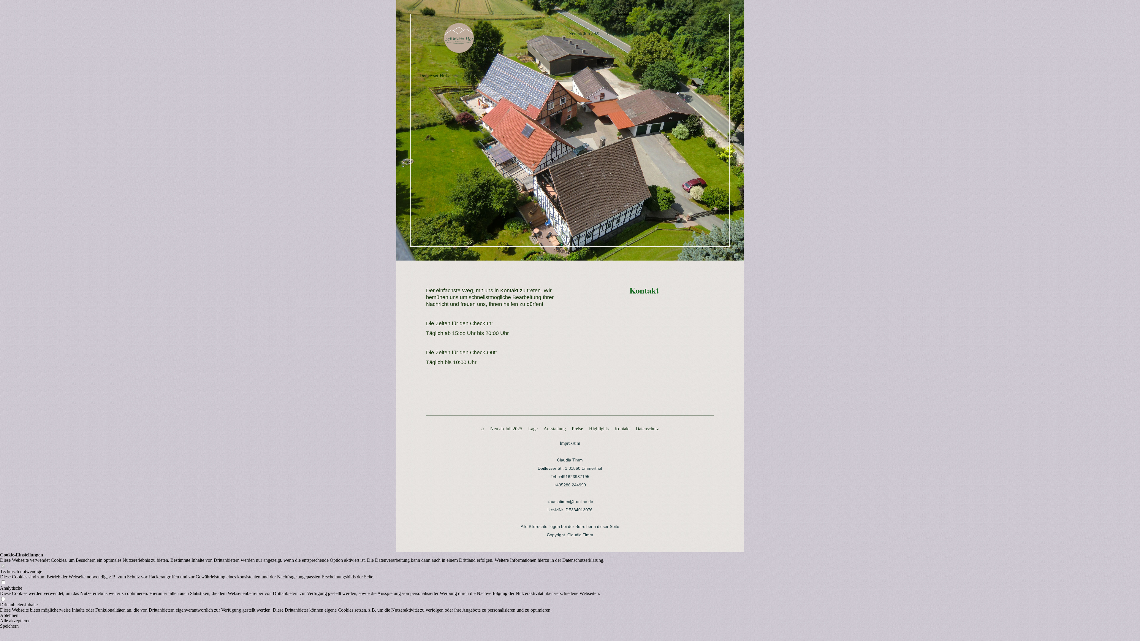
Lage (611, 33)
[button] (302, 615)
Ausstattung (633, 33)
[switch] (3, 566)
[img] (481, 38)
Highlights (677, 33)
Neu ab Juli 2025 (585, 33)
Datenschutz (696, 39)
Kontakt (700, 33)
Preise (655, 33)
